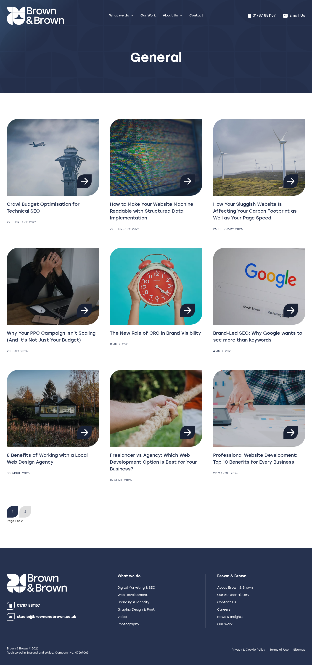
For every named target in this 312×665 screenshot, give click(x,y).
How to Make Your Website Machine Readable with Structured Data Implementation (151, 211)
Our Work (148, 15)
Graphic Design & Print (136, 610)
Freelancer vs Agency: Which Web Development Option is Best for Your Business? (153, 462)
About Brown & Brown (235, 588)
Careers (223, 610)
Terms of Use (279, 650)
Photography (128, 624)
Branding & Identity (133, 602)
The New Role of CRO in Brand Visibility (155, 333)
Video (122, 617)
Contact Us (226, 602)
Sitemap (299, 650)
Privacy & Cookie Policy (248, 650)
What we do (119, 15)
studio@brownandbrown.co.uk (46, 617)
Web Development (133, 595)
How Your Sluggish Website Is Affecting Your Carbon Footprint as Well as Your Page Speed (255, 211)
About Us (170, 15)
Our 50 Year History (233, 595)
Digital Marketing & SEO (136, 588)
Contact (196, 15)
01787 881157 (28, 606)
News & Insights (230, 617)
